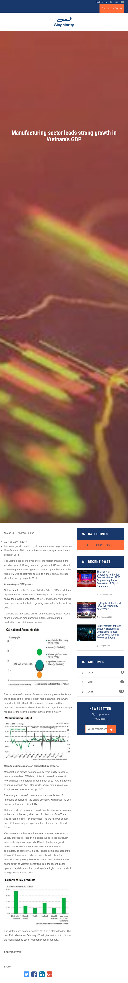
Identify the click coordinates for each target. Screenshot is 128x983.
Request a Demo (112, 8)
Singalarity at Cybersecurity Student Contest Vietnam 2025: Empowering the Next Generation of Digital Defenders (109, 579)
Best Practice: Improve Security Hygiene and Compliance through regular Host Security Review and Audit (109, 631)
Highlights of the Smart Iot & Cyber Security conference (109, 606)
